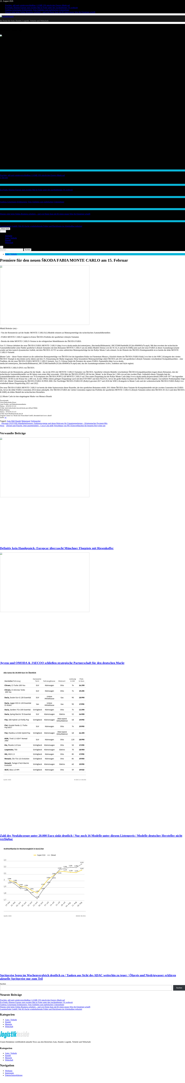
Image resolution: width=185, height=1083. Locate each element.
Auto (9, 421)
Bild (13, 421)
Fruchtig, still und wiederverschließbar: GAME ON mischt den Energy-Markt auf (37, 5)
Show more (5, 229)
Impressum (9, 1073)
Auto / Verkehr (11, 238)
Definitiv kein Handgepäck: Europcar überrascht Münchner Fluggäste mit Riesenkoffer (57, 548)
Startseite (8, 236)
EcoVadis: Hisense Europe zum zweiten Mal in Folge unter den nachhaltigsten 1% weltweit (41, 8)
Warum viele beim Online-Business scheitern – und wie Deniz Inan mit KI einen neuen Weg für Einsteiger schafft (50, 12)
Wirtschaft (4, 197)
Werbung (8, 1071)
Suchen (3, 984)
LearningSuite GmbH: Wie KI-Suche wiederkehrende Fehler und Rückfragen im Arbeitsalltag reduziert (41, 226)
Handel (2, 170)
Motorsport (26, 421)
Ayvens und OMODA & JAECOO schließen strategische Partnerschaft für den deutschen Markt (62, 663)
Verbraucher (36, 421)
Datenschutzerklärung (13, 1075)
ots (5, 417)
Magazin (8, 1024)
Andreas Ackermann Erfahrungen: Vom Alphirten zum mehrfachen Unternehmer (37, 10)
